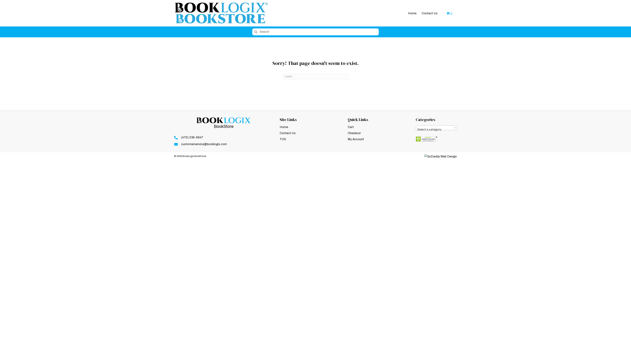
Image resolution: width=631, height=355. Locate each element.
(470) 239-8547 (192, 137)
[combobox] (436, 128)
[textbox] (436, 129)
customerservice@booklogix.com (204, 144)
